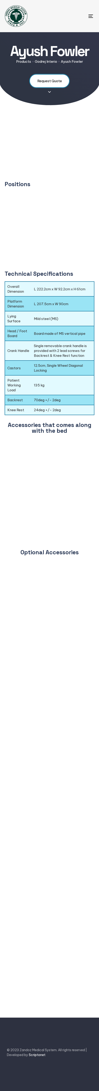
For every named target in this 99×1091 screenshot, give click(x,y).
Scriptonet (37, 1055)
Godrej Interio (46, 61)
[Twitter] (21, 1069)
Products (23, 61)
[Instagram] (44, 1069)
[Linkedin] (33, 1069)
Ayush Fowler (72, 61)
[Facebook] (10, 1069)
